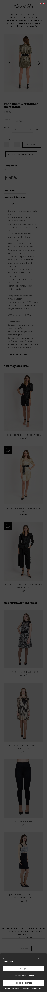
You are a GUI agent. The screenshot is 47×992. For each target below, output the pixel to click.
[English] (41, 3)
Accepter (23, 968)
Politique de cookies (12, 988)
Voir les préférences (23, 983)
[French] (44, 3)
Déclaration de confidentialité (31, 988)
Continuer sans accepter (23, 976)
